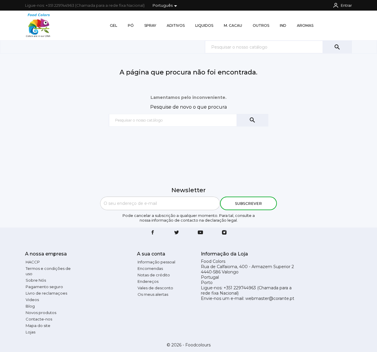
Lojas (30, 332)
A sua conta (151, 254)
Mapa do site (38, 325)
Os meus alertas (153, 294)
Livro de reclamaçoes (46, 293)
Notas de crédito (154, 275)
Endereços (148, 281)
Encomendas (150, 268)
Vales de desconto (155, 287)
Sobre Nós (36, 280)
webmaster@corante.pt (269, 298)
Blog (30, 306)
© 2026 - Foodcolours (189, 345)
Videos (32, 299)
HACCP (33, 262)
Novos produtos (41, 312)
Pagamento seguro (44, 286)
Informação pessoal (156, 262)
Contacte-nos (39, 319)
